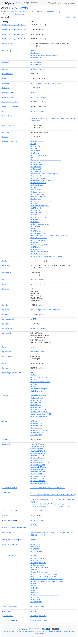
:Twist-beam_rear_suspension (42, 180)
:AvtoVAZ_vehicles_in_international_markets (47, 581)
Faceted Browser (55, 3)
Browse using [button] (23, 3)
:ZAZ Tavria (37, 444)
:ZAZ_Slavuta (36, 551)
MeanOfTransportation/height (14, 25)
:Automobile (36, 423)
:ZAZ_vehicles (36, 208)
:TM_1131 (34, 588)
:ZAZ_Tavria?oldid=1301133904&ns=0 (47, 488)
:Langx (33, 379)
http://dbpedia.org (53, 12)
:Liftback (34, 187)
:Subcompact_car (37, 69)
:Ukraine (34, 53)
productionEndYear (10, 102)
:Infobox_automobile (39, 377)
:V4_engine (35, 199)
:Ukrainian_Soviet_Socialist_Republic (44, 55)
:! (31, 373)
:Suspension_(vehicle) (39, 245)
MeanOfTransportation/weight (14, 34)
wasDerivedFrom (9, 488)
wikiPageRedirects (11, 544)
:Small (33, 386)
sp (4, 347)
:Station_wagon (37, 64)
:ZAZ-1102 (35, 547)
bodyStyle (6, 62)
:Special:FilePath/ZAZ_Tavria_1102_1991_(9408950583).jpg (53, 495)
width (5, 137)
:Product (36, 435)
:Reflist (33, 384)
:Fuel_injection (36, 162)
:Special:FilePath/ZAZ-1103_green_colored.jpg (51, 506)
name (5, 324)
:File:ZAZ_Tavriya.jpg (38, 254)
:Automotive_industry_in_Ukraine (43, 576)
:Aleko (33, 525)
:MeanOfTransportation (40, 430)
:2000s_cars (35, 215)
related (7, 611)
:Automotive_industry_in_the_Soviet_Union (46, 579)
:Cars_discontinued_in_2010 (41, 414)
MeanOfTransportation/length (14, 29)
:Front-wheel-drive (38, 240)
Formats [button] (35, 3)
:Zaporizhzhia (36, 57)
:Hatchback (35, 62)
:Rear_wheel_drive (38, 233)
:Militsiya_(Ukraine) (38, 558)
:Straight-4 (35, 226)
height (5, 78)
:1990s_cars (35, 213)
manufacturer (8, 92)
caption (6, 279)
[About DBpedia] (7, 3)
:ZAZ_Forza (35, 247)
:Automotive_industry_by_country (43, 574)
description (7, 74)
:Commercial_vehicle (38, 155)
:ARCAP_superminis (38, 238)
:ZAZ (33, 50)
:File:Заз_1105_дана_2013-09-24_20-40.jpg (46, 256)
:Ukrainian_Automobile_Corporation (44, 595)
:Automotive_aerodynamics (41, 201)
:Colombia (35, 151)
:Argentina (35, 146)
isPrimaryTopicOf (9, 511)
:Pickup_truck (36, 190)
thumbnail (7, 116)
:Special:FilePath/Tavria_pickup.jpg (47, 504)
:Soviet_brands (36, 185)
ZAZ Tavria (20, 7)
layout (5, 83)
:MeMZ (34, 203)
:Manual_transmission (39, 206)
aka (4, 261)
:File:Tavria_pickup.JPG (39, 252)
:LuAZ (33, 586)
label (5, 439)
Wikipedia (28, 631)
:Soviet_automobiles (38, 217)
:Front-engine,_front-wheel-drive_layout (45, 83)
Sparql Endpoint (70, 3)
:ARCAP (34, 242)
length (5, 88)
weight (5, 132)
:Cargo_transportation (39, 224)
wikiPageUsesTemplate (11, 373)
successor (7, 111)
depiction (6, 492)
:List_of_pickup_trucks (39, 572)
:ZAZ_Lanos (35, 231)
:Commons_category (38, 389)
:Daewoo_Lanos (37, 111)
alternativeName (9, 44)
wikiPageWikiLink (9, 141)
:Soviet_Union (36, 169)
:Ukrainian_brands (38, 183)
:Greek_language (37, 164)
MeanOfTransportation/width (14, 39)
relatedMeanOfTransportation (14, 527)
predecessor (7, 97)
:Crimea (34, 158)
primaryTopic (9, 620)
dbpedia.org (19, 14)
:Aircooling (35, 222)
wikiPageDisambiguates (13, 540)
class (5, 69)
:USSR (33, 229)
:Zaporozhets (36, 219)
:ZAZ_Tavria (38, 511)
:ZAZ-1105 (35, 549)
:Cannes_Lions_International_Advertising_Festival (49, 235)
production (7, 333)
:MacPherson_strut (38, 196)
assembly (6, 50)
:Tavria (33, 540)
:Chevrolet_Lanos (37, 194)
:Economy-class (37, 141)
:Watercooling (36, 249)
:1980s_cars (35, 210)
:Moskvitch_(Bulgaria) (39, 567)
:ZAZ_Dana (35, 544)
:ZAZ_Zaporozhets (38, 97)
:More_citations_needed (40, 382)
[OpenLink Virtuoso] (22, 629)
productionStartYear (10, 106)
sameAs (6, 444)
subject (5, 396)
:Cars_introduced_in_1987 (40, 412)
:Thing (33, 421)
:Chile (33, 148)
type (4, 421)
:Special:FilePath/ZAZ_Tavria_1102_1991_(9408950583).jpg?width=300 (53, 118)
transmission (8, 125)
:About (33, 375)
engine (5, 289)
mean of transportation (22, 12)
